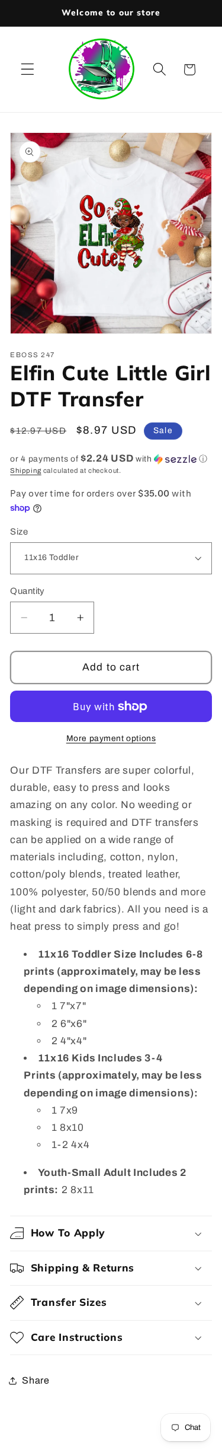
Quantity (27, 591)
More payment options (111, 738)
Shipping (25, 470)
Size (19, 531)
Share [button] (35, 1380)
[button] (27, 70)
